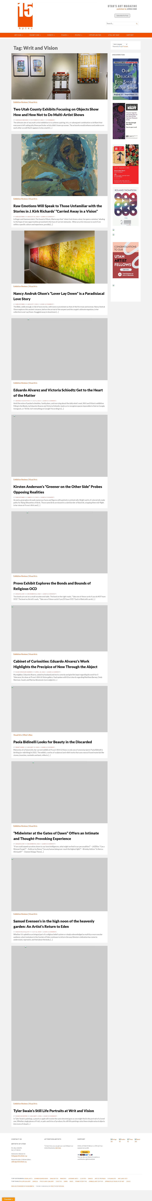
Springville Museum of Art (114, 1181)
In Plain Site (112, 1178)
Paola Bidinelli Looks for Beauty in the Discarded (52, 742)
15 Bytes (83, 1178)
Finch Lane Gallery (47, 1181)
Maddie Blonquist (22, 932)
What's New (27, 735)
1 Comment (50, 120)
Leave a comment (47, 216)
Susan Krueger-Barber (24, 672)
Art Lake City (122, 1178)
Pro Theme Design (57, 1186)
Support (130, 35)
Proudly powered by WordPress (22, 1186)
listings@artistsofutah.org (19, 1156)
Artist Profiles (100, 1178)
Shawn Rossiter (21, 1116)
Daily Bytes (54, 1178)
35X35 (128, 1181)
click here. (58, 1148)
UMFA (66, 1181)
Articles (17, 35)
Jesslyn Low (20, 594)
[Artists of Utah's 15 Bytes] (56, 16)
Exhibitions (34, 35)
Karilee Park (20, 216)
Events (50, 35)
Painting (63, 1178)
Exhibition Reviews (20, 102)
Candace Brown (22, 120)
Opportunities (95, 35)
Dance (90, 1178)
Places (64, 35)
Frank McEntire (81, 1181)
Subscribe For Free (122, 15)
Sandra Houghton (23, 401)
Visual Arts (33, 102)
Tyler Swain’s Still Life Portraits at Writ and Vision (53, 1111)
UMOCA (35, 1181)
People (78, 35)
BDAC (71, 1181)
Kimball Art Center (96, 1181)
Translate (125, 46)
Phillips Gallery (25, 1181)
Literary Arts (73, 1178)
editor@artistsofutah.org (18, 1162)
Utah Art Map (113, 35)
